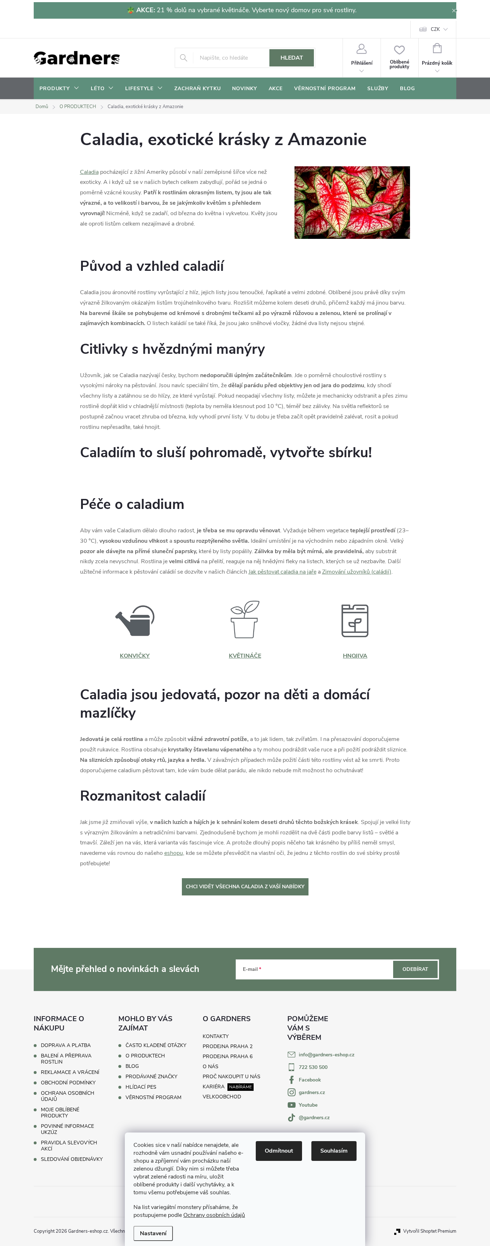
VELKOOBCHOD (222, 1096)
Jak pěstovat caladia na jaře (282, 572)
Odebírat (415, 969)
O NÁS (210, 1066)
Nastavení (153, 1233)
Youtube (308, 1105)
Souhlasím (334, 1151)
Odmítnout (279, 1151)
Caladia (89, 172)
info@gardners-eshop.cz (326, 1054)
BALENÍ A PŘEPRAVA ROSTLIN (66, 1058)
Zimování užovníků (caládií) (356, 572)
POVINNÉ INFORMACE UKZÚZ (67, 1129)
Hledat (292, 58)
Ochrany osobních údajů (214, 1215)
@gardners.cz (314, 1117)
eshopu (173, 853)
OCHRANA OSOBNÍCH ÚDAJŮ (67, 1096)
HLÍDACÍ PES (141, 1087)
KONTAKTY (215, 1036)
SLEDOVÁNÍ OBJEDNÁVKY (72, 1159)
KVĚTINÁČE (245, 656)
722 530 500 (313, 1067)
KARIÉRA (214, 1086)
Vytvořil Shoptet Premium (429, 1231)
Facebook (310, 1079)
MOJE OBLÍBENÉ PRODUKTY (60, 1112)
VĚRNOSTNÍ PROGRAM (154, 1098)
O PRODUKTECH (145, 1056)
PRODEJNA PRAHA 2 (228, 1046)
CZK (435, 29)
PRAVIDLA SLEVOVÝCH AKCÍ (69, 1145)
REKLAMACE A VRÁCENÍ (70, 1072)
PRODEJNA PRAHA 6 (228, 1056)
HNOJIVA (355, 656)
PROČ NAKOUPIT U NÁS (231, 1076)
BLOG (132, 1066)
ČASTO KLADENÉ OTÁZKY (156, 1045)
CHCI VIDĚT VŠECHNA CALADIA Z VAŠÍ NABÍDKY (245, 886)
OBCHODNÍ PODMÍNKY (68, 1082)
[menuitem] (59, 89)
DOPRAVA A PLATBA (66, 1045)
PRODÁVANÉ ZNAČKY (151, 1077)
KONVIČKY (135, 656)
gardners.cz (312, 1092)
